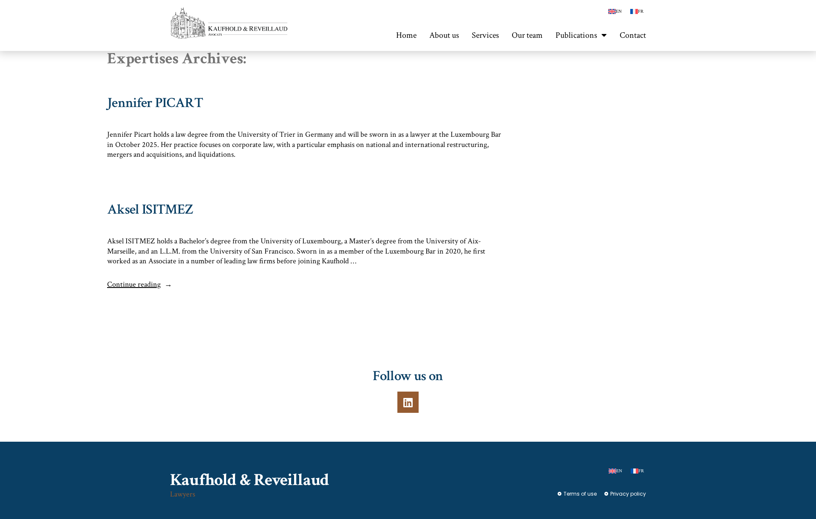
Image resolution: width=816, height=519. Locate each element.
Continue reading (139, 284)
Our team (527, 35)
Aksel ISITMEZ (150, 209)
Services (485, 35)
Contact (633, 35)
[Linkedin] (408, 402)
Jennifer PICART (155, 103)
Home (406, 35)
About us (444, 35)
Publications (576, 35)
